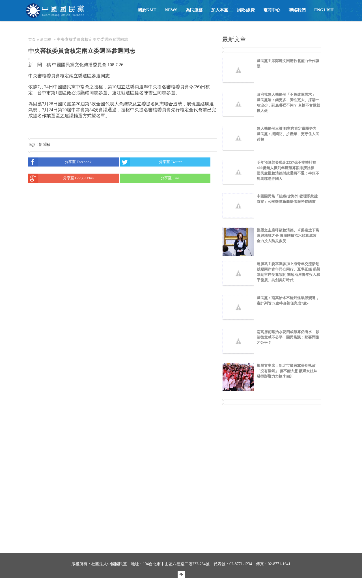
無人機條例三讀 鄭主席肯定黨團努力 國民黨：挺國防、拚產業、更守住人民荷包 (288, 133)
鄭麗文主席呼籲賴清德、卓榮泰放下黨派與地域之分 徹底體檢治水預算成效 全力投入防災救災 (288, 235)
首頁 (32, 39)
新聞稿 (45, 39)
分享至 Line (170, 178)
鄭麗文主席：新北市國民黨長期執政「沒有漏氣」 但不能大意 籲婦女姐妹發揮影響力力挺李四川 (287, 370)
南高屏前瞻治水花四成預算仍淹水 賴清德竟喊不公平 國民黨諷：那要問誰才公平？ (288, 337)
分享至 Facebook (78, 162)
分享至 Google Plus (78, 178)
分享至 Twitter (170, 162)
